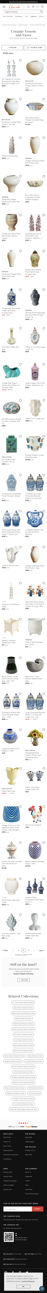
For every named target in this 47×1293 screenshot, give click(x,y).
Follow (24, 980)
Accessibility (7, 1159)
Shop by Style (7, 1172)
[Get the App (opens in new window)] (8, 1237)
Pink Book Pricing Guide (10, 1154)
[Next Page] (34, 950)
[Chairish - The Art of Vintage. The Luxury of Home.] (14, 7)
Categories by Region (10, 1181)
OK (23, 1286)
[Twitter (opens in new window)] (27, 1272)
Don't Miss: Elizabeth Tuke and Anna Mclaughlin (23, 2)
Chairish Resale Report (32, 1194)
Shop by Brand (7, 1176)
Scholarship (28, 1189)
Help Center (7, 1137)
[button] (4, 7)
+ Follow (12, 47)
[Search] (41, 12)
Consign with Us (30, 1150)
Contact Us (6, 1142)
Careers (27, 1181)
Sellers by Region (8, 1185)
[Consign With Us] (33, 6)
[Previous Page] (13, 950)
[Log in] (23, 7)
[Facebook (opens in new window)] (13, 1272)
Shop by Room (7, 1189)
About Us (28, 1172)
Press (26, 1185)
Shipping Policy (8, 1150)
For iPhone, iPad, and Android (12, 1228)
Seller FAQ (28, 1154)
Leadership (28, 1176)
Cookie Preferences (28, 1281)
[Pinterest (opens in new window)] (20, 1272)
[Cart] (42, 6)
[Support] (42, 1288)
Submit (38, 1209)
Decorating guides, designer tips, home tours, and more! (20, 1219)
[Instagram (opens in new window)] (6, 1272)
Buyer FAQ (28, 1137)
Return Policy (7, 1146)
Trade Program (29, 1142)
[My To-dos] (28, 6)
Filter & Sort (36, 47)
